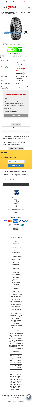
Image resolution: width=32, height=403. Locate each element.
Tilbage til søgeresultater (8, 12)
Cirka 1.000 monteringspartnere (16, 209)
